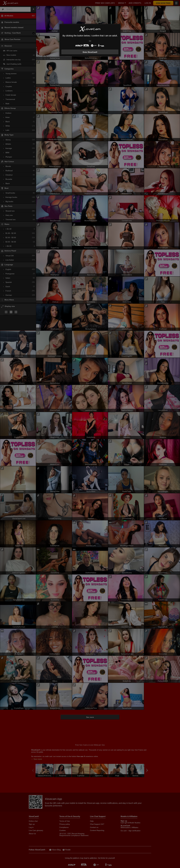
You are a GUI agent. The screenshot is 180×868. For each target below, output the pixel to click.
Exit (90, 40)
